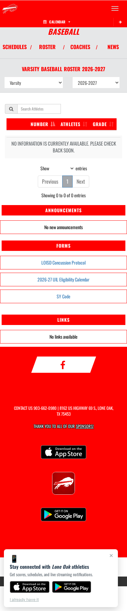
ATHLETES (70, 124)
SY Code (63, 296)
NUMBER (39, 124)
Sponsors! (85, 426)
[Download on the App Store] (29, 587)
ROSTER (47, 47)
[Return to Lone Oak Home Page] (10, 8)
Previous (50, 181)
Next (81, 181)
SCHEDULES (15, 47)
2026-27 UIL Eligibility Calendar (63, 279)
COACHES (80, 47)
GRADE (100, 124)
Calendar (57, 21)
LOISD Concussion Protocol (63, 262)
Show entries (63, 167)
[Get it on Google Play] (72, 587)
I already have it (24, 599)
